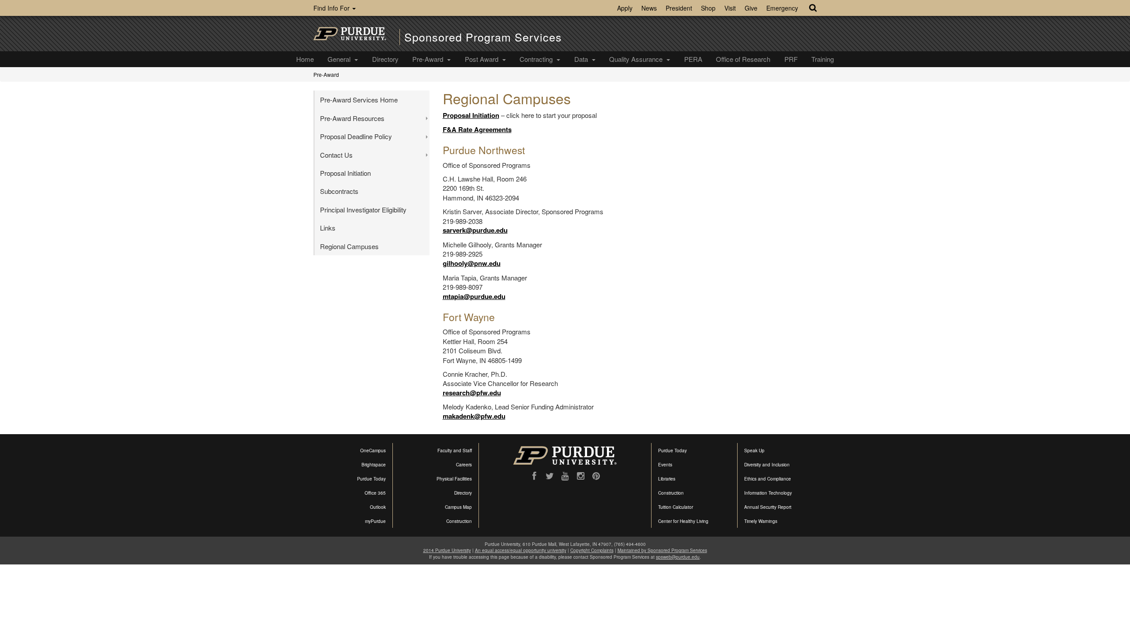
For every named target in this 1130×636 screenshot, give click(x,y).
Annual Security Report (767, 507)
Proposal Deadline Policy (356, 136)
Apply (625, 8)
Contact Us (336, 154)
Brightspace (374, 465)
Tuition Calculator (675, 507)
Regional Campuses (349, 246)
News (649, 8)
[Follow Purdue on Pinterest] (596, 476)
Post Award (482, 59)
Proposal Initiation (471, 115)
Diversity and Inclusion (767, 465)
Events (665, 465)
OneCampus (373, 450)
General (340, 59)
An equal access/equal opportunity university (520, 550)
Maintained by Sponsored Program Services (662, 550)
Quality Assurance (636, 59)
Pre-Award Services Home (359, 99)
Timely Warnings (760, 521)
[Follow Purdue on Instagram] (581, 476)
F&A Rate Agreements (477, 129)
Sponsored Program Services (483, 37)
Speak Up (754, 450)
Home (305, 59)
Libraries (666, 479)
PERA (693, 59)
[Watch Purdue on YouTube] (565, 476)
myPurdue (375, 521)
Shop (708, 8)
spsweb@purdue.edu (678, 557)
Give (751, 8)
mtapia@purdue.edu (474, 296)
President (679, 8)
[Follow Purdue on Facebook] (534, 476)
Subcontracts (339, 191)
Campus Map (458, 507)
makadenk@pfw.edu (474, 416)
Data (582, 59)
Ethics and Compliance (767, 479)
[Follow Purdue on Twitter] (550, 476)
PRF (791, 59)
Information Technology (768, 493)
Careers (464, 465)
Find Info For (332, 8)
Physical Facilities (454, 479)
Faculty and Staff (454, 450)
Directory (385, 59)
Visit (730, 8)
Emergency (782, 8)
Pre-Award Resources (352, 118)
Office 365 (375, 493)
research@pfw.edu (472, 393)
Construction (459, 521)
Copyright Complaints (592, 550)
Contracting (537, 59)
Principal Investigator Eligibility (363, 209)
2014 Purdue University (447, 550)
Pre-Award (428, 59)
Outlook (378, 507)
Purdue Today (371, 479)
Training (822, 59)
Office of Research (743, 59)
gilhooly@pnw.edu (472, 263)
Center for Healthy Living (683, 521)
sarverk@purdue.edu (475, 230)
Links (327, 227)
